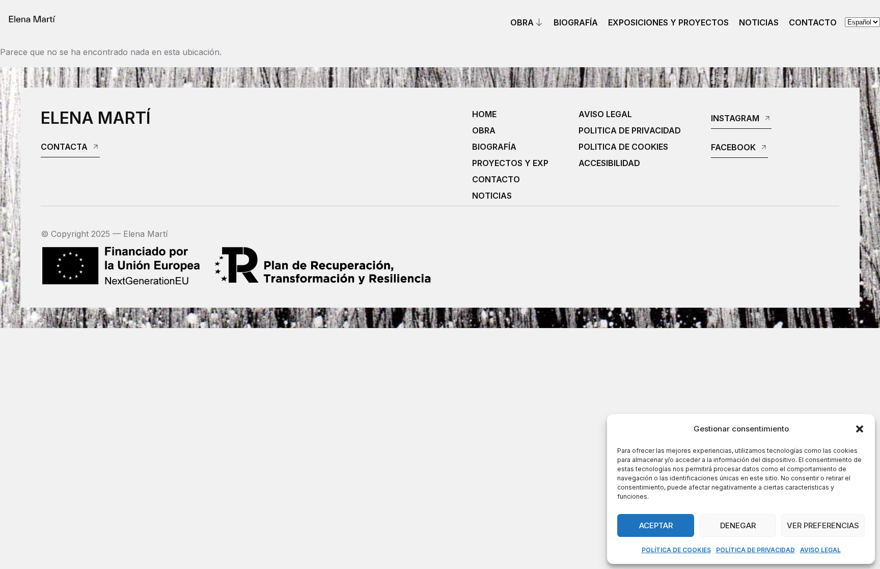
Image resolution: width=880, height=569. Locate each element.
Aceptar (656, 525)
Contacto (813, 22)
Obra (522, 22)
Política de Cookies (676, 550)
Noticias (759, 22)
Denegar (738, 525)
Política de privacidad (755, 550)
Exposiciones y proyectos (668, 22)
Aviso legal (820, 550)
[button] (860, 429)
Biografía (576, 22)
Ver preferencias (823, 525)
